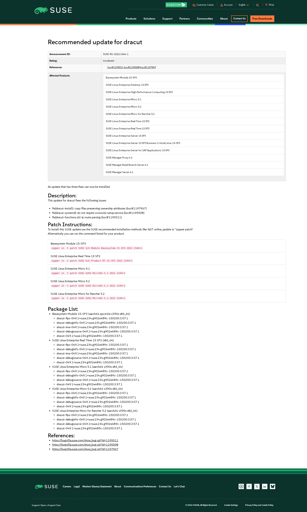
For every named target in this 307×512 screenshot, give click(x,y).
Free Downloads (262, 18)
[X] (257, 486)
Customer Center (205, 5)
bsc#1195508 (132, 67)
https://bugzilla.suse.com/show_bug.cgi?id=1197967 (85, 449)
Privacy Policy (251, 505)
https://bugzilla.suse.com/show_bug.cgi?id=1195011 (85, 440)
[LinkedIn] (264, 486)
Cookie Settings (231, 505)
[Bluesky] (272, 486)
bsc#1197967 (148, 67)
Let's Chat (179, 486)
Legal (77, 486)
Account (228, 5)
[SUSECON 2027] (176, 4)
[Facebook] (249, 486)
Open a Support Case (51, 505)
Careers (67, 486)
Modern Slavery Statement (97, 486)
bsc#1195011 (115, 67)
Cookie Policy (267, 505)
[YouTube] (241, 486)
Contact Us (239, 18)
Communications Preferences (140, 486)
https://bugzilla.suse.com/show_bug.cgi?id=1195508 (85, 444)
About (117, 486)
